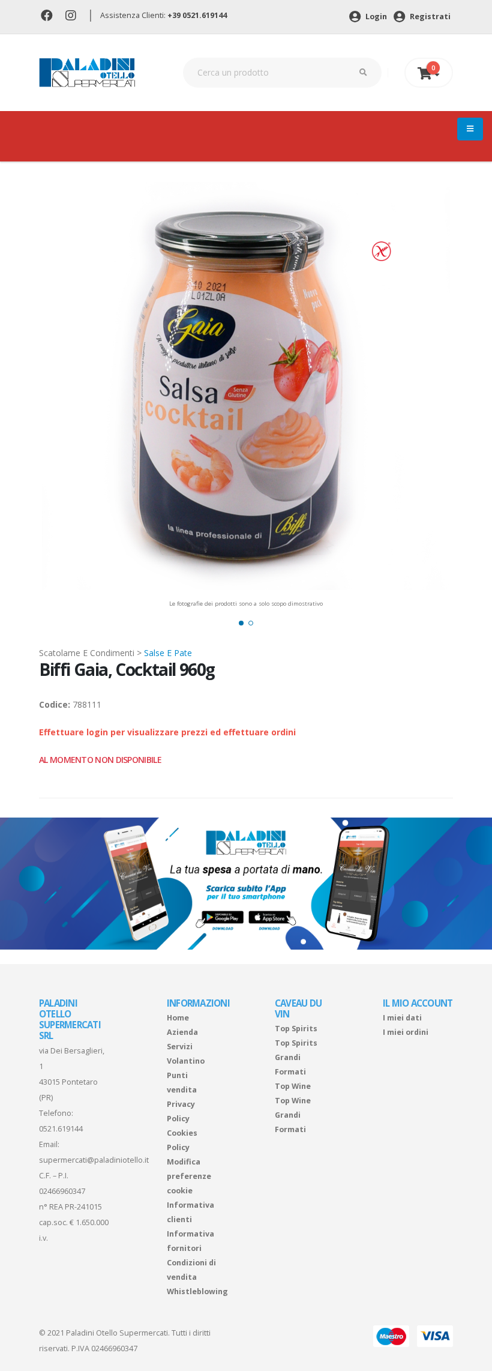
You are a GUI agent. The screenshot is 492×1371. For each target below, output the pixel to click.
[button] (241, 623)
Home (178, 1018)
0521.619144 (61, 1129)
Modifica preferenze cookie (189, 1176)
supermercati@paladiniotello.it (94, 1160)
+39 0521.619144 (197, 15)
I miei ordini (405, 1032)
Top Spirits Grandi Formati (296, 1057)
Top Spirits (296, 1028)
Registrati (429, 16)
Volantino (186, 1061)
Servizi (180, 1046)
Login (375, 16)
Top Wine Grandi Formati (293, 1114)
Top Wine (293, 1086)
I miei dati (402, 1018)
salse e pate (168, 652)
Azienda (182, 1032)
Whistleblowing (197, 1291)
